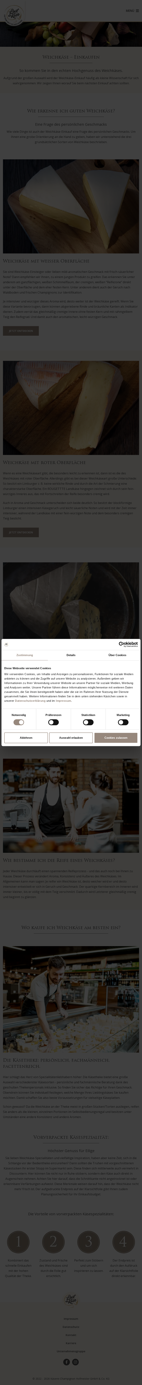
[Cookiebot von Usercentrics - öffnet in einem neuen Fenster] (121, 644)
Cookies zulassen (116, 737)
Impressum (63, 700)
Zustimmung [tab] (24, 655)
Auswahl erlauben (71, 737)
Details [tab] (71, 655)
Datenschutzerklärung (30, 700)
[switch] (53, 722)
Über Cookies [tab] (117, 655)
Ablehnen (26, 737)
